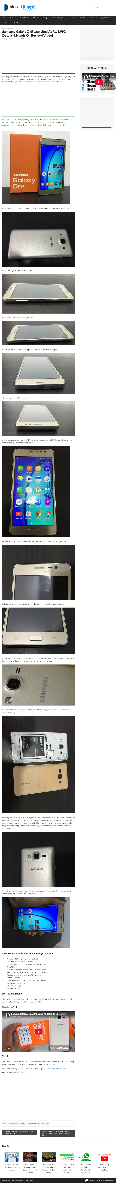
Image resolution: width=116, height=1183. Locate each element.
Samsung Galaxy (33, 1123)
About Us (71, 18)
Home (4, 18)
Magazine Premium (95, 1180)
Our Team (81, 18)
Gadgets (61, 18)
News (53, 18)
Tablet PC (35, 18)
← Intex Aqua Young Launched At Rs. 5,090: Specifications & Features (19, 1132)
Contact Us (93, 18)
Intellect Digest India (17, 1180)
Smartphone (23, 18)
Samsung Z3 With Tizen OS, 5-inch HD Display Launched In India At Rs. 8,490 (38, 1068)
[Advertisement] (38, 58)
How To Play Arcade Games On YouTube (104, 1167)
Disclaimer (5, 22)
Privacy (15, 22)
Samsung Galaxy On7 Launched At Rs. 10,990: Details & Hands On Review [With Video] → (55, 1133)
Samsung (22, 1123)
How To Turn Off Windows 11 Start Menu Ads (11, 1167)
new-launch (13, 1123)
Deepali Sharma (8, 39)
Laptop (44, 18)
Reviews (13, 18)
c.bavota (110, 1180)
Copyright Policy (106, 18)
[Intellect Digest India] (19, 6)
